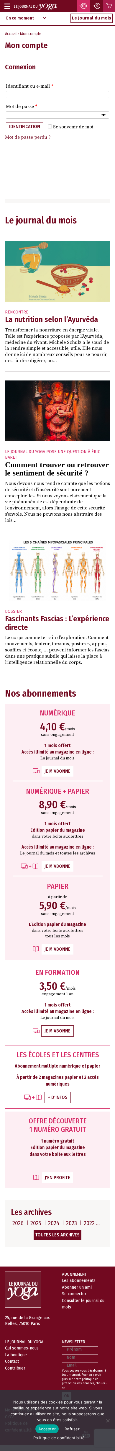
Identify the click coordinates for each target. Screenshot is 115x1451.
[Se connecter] (97, 6)
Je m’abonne (57, 771)
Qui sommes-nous (22, 1348)
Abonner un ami (77, 1287)
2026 (18, 1223)
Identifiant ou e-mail (29, 86)
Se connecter (74, 1293)
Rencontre (16, 312)
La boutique (16, 1354)
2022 (89, 1223)
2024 (53, 1223)
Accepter (47, 1429)
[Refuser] (108, 1421)
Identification (24, 126)
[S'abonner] (83, 6)
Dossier (13, 611)
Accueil (11, 33)
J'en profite (57, 1177)
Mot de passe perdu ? (28, 137)
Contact (12, 1361)
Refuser (72, 1429)
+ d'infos (58, 1097)
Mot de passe (21, 107)
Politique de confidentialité (59, 1437)
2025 (35, 1223)
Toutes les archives (57, 1235)
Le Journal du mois (91, 18)
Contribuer (15, 1368)
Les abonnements (79, 1280)
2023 (71, 1223)
